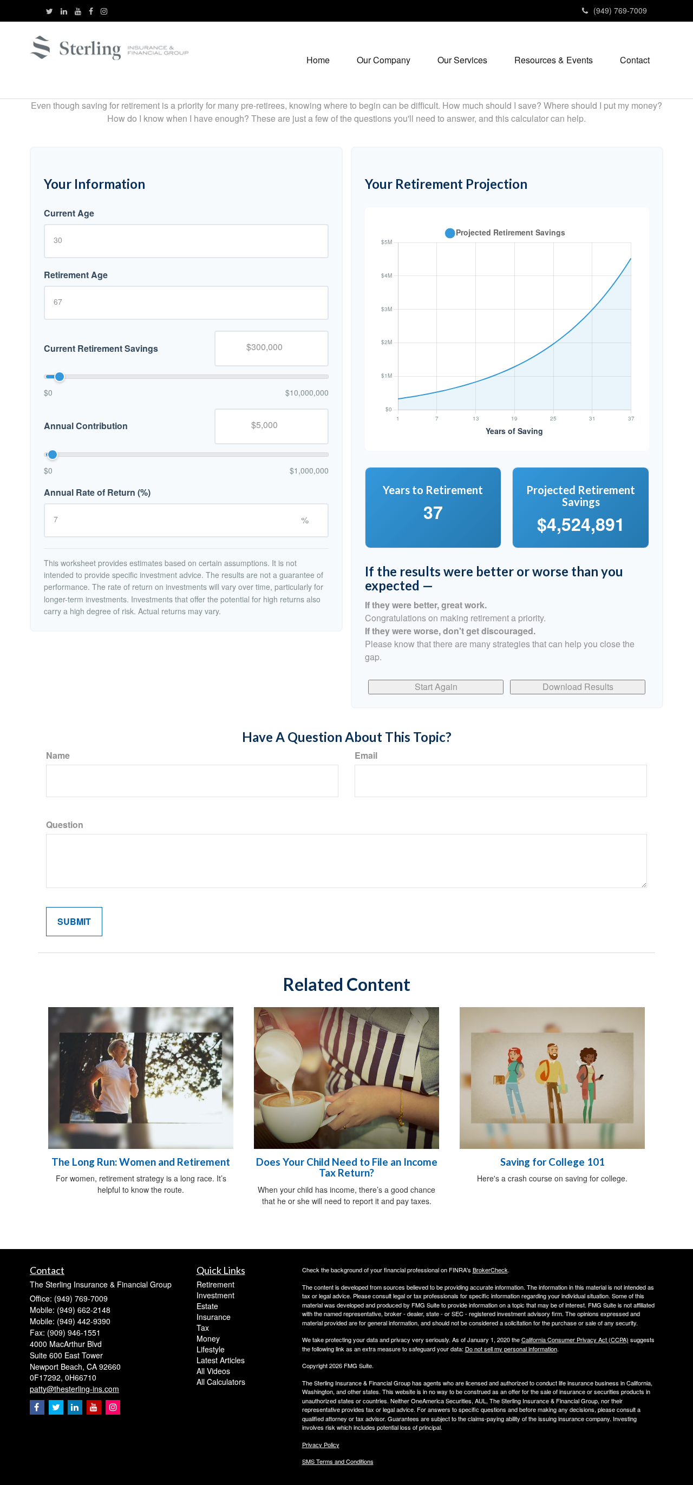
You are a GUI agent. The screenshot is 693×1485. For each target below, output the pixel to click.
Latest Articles (221, 1360)
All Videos (213, 1370)
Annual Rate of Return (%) (97, 492)
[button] (383, 60)
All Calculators (221, 1381)
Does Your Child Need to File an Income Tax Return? (346, 1167)
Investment (215, 1295)
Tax (203, 1327)
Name (58, 755)
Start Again (436, 686)
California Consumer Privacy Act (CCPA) (575, 1339)
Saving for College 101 (552, 1162)
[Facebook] (91, 10)
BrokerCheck (490, 1269)
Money (208, 1338)
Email (366, 755)
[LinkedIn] (64, 10)
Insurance (214, 1316)
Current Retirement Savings (101, 348)
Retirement (215, 1284)
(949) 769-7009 (620, 10)
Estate (207, 1305)
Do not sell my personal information (511, 1348)
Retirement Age (76, 275)
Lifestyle (211, 1349)
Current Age (69, 213)
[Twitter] (49, 10)
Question (64, 825)
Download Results (577, 686)
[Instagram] (104, 10)
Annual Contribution (86, 426)
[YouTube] (78, 10)
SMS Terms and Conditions (338, 1461)
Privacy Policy (320, 1444)
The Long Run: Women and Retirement (140, 1162)
